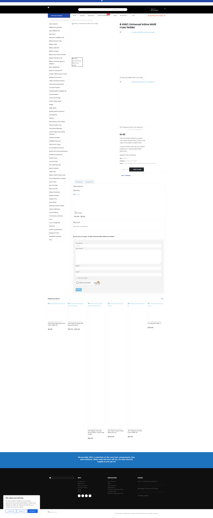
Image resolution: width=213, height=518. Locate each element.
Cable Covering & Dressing (56, 81)
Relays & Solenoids (54, 192)
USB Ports (52, 226)
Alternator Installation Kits (56, 37)
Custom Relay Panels (55, 101)
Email (78, 272)
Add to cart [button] (102, 305)
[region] (21, 505)
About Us (81, 483)
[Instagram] (164, 4)
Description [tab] (79, 182)
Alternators (52, 34)
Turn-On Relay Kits (54, 222)
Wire (50, 240)
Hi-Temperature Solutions (56, 148)
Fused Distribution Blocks (154, 322)
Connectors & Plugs (54, 98)
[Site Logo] (56, 9)
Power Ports (52, 182)
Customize (11, 511)
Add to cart (137, 169)
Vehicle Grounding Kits (55, 229)
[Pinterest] (158, 4)
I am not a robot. (82, 278)
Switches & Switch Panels (56, 205)
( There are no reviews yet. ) (134, 129)
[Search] (125, 9)
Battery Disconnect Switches (57, 54)
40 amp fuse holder (128, 163)
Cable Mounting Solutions (56, 84)
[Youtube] (161, 4)
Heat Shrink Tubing (54, 144)
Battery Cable (53, 44)
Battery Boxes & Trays (55, 41)
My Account (123, 15)
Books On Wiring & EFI (55, 70)
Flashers (51, 118)
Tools (50, 219)
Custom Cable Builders (103, 15)
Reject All (22, 511)
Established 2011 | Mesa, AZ (156, 15)
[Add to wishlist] (87, 211)
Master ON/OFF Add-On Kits (57, 175)
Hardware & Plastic (54, 137)
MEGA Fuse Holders (99, 429)
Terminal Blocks (53, 212)
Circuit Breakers (53, 94)
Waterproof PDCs (54, 233)
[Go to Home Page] (48, 20)
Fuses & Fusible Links (55, 125)
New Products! (53, 24)
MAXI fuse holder (152, 163)
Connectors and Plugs (53, 322)
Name (78, 266)
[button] (162, 299)
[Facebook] (155, 4)
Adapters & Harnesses (55, 27)
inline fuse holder (137, 163)
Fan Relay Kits (53, 115)
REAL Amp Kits (53, 188)
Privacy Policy (82, 487)
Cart (133, 15)
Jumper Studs (53, 158)
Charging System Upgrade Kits (57, 91)
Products (82, 15)
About (115, 15)
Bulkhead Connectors (55, 77)
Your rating (79, 243)
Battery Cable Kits (54, 48)
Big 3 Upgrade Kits (54, 67)
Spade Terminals (54, 195)
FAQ (79, 491)
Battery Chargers (54, 51)
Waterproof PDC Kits (113, 429)
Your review (79, 248)
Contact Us (81, 481)
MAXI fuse (144, 163)
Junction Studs (53, 161)
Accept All (33, 511)
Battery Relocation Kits (55, 58)
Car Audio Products (54, 87)
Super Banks (52, 202)
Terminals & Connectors (56, 216)
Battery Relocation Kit (115, 493)
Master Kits (52, 171)
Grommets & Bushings (55, 128)
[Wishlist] (160, 9)
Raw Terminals (53, 185)
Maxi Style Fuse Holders (131, 161)
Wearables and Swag (55, 236)
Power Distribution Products (57, 178)
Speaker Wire (53, 199)
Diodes (51, 104)
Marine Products (54, 168)
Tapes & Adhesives (54, 209)
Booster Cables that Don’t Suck (58, 74)
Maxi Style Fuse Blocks (80, 322)
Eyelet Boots (52, 108)
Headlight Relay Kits (55, 141)
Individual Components (55, 154)
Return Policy (82, 485)
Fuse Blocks (71, 322)
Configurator (112, 491)
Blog (79, 489)
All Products (112, 485)
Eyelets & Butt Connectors (56, 111)
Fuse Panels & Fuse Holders (57, 121)
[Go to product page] (81, 201)
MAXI (75, 211)
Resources (91, 15)
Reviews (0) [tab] (89, 182)
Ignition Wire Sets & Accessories (58, 151)
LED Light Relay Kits (55, 165)
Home (74, 15)
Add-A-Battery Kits (54, 30)
